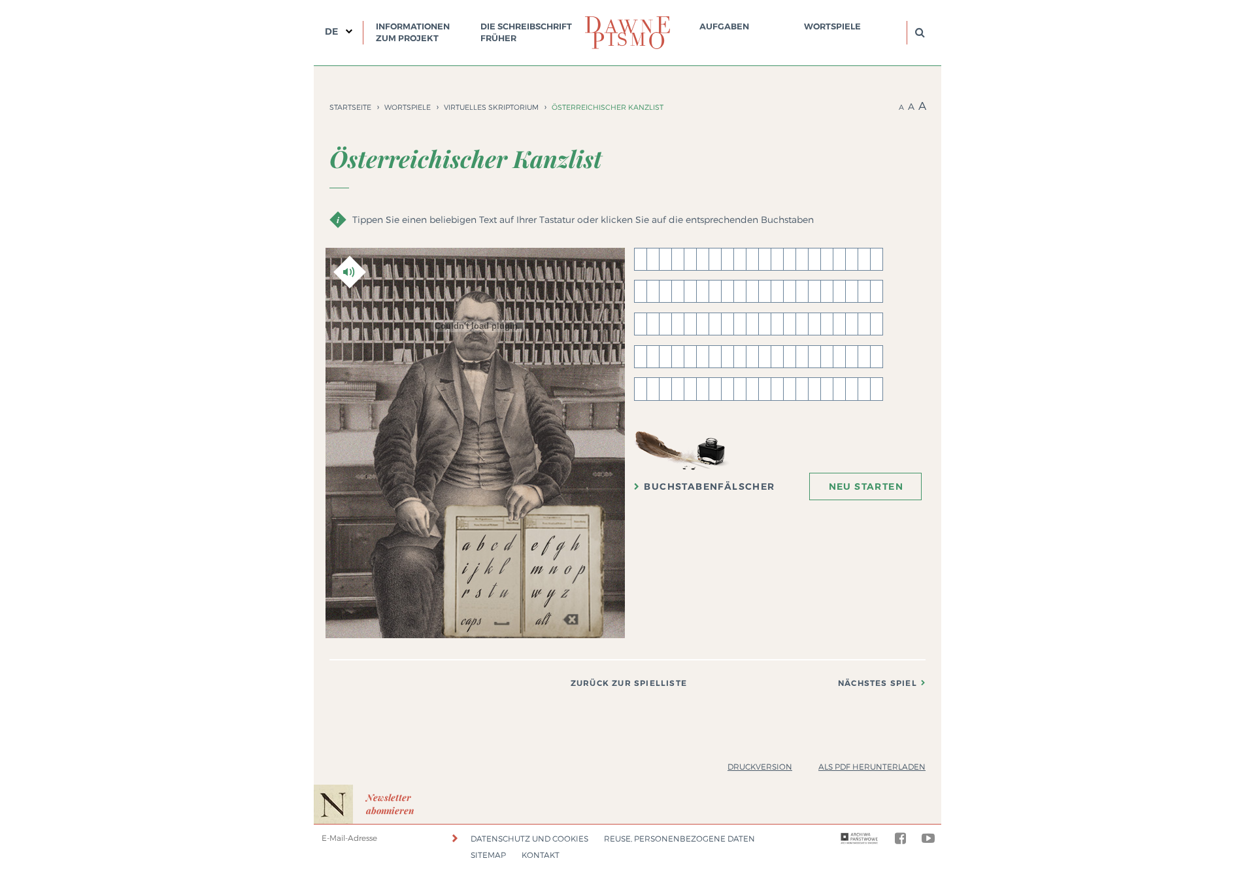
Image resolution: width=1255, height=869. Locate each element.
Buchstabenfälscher (709, 486)
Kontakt (541, 855)
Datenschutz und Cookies (529, 838)
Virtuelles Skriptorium (491, 107)
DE (331, 31)
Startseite (350, 107)
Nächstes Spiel (877, 683)
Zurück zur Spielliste (629, 683)
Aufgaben (724, 26)
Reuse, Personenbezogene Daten (679, 838)
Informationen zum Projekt (413, 32)
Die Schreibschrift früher (526, 32)
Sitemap (488, 855)
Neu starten (866, 486)
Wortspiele (832, 26)
